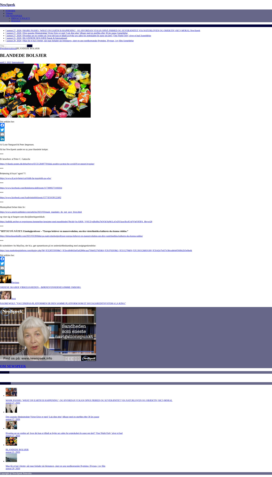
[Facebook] (136, 125)
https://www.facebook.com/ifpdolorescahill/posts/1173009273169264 (31, 188)
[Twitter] (136, 130)
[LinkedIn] (136, 139)
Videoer (9, 13)
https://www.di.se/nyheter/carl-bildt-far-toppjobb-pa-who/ (25, 178)
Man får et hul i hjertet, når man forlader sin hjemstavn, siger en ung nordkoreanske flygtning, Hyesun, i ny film (55, 466)
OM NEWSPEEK (14, 16)
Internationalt (18, 62)
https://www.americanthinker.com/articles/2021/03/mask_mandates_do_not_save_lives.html (41, 212)
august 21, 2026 (13, 452)
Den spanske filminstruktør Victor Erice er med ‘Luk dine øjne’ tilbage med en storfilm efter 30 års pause (52, 417)
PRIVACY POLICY (20, 18)
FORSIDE (10, 10)
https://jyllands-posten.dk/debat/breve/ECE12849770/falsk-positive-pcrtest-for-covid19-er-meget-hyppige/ (47, 164)
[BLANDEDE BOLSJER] (11, 445)
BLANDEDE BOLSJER (17, 449)
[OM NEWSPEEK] (48, 360)
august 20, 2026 (13, 468)
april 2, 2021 (5, 62)
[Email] (136, 134)
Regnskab (15, 21)
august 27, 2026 (13, 403)
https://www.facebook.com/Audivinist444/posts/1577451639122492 (30, 197)
